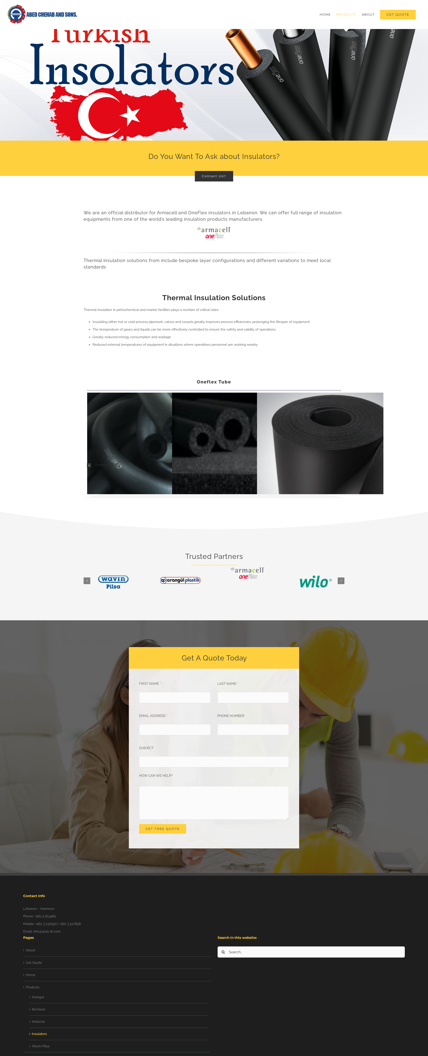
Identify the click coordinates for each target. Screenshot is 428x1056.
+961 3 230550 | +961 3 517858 (58, 924)
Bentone (38, 1009)
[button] (214, 465)
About (30, 950)
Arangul (38, 997)
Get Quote (34, 963)
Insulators (39, 1034)
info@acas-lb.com (47, 931)
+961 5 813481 (45, 916)
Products (32, 987)
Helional (38, 1022)
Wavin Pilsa (40, 1046)
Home (30, 975)
